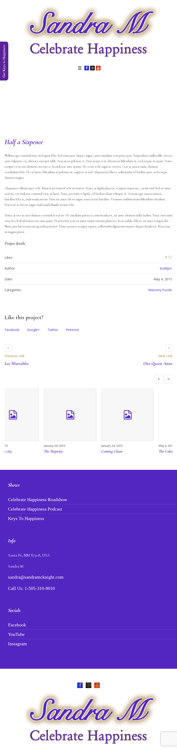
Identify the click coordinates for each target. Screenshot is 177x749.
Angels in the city (17, 451)
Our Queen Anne (157, 363)
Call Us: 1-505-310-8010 (31, 588)
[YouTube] (98, 68)
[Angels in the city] (31, 415)
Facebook (12, 329)
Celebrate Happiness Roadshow (37, 499)
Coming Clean (130, 451)
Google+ (33, 329)
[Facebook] (86, 68)
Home (67, 103)
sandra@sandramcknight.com (36, 577)
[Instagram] (92, 68)
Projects (82, 103)
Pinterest (72, 329)
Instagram (17, 643)
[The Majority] (88, 415)
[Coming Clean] (145, 415)
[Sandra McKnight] (88, 32)
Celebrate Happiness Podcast (35, 508)
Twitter (52, 329)
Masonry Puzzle (160, 290)
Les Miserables (17, 363)
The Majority (71, 451)
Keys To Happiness (26, 518)
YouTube (16, 634)
